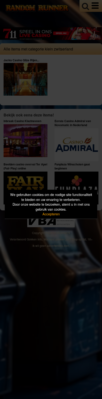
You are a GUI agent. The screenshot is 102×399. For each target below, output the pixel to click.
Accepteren (51, 213)
